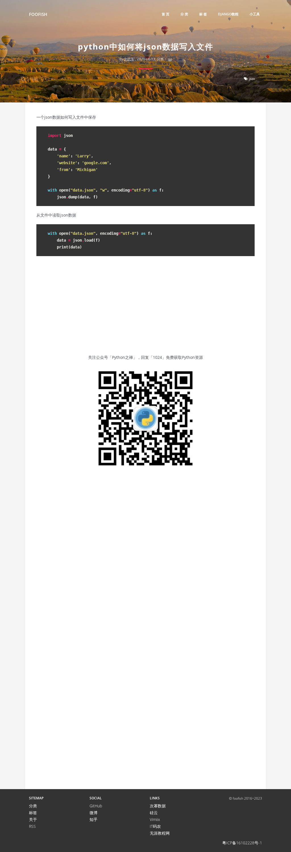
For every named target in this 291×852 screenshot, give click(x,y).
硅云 (154, 812)
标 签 (203, 14)
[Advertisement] (145, 308)
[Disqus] (145, 557)
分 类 (184, 14)
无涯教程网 (160, 833)
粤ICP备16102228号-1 (242, 842)
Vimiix (155, 819)
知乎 (93, 819)
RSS (32, 826)
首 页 (165, 14)
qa (170, 59)
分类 (33, 805)
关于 (33, 819)
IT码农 (155, 826)
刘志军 (129, 59)
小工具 (255, 14)
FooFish (38, 14)
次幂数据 (158, 805)
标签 (33, 812)
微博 (93, 812)
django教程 (228, 14)
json (252, 79)
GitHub (96, 805)
